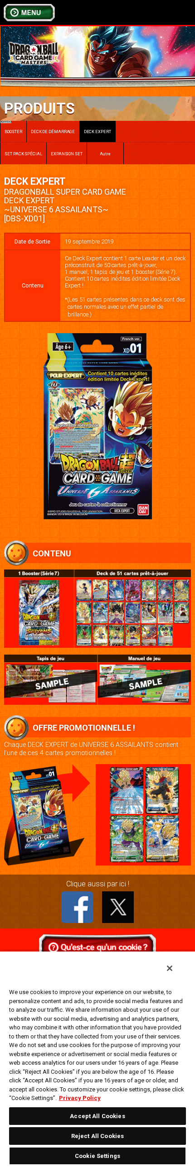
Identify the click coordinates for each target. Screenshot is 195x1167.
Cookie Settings (97, 1156)
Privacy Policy (80, 1098)
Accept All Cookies (97, 1116)
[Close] (170, 968)
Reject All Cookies (97, 1136)
